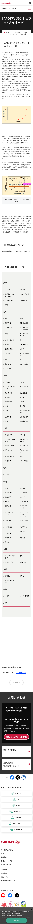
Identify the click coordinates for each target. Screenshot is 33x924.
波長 (6, 488)
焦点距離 (22, 406)
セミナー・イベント (7, 861)
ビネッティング (24, 501)
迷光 (21, 556)
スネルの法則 (24, 387)
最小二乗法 (8, 393)
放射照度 (22, 538)
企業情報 (4, 869)
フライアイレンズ (9, 521)
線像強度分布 (24, 417)
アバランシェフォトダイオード (9, 295)
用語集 (25, 32)
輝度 (21, 340)
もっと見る (16, 682)
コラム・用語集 (16, 32)
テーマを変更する (21, 673)
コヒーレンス (24, 364)
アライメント (9, 300)
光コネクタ (8, 493)
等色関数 (8, 461)
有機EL (7, 576)
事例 (2, 853)
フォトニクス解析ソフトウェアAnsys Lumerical (16, 251)
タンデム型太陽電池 (10, 440)
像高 (6, 421)
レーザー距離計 (25, 596)
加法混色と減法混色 (24, 335)
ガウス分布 (8, 327)
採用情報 (4, 873)
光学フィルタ (9, 364)
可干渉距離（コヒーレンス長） (24, 328)
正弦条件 (8, 417)
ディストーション (10, 446)
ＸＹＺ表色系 (23, 300)
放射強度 (8, 538)
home (8, 32)
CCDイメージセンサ (10, 387)
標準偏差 (8, 506)
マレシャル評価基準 (10, 557)
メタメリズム (9, 562)
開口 (6, 319)
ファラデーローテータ (10, 513)
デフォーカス (9, 450)
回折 (21, 319)
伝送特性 (22, 456)
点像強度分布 (9, 456)
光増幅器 (8, 497)
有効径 (22, 576)
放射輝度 (22, 531)
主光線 (22, 402)
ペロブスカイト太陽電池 (9, 532)
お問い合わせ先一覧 (8, 880)
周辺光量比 (8, 402)
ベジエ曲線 (8, 527)
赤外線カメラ (24, 421)
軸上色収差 (23, 393)
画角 (6, 334)
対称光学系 (8, 435)
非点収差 (8, 501)
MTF (6, 305)
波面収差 (22, 488)
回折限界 (8, 323)
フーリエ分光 (24, 521)
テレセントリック (24, 451)
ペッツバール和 (24, 527)
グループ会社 (5, 877)
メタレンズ (23, 562)
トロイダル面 (24, 461)
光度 (21, 360)
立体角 (7, 596)
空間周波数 (8, 349)
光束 (6, 360)
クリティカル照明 (24, 354)
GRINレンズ (9, 353)
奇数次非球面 (9, 340)
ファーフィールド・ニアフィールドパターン (24, 514)
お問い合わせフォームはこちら (16, 737)
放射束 (7, 542)
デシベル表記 (24, 446)
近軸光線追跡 (24, 344)
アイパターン (9, 290)
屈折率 (22, 349)
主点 (6, 406)
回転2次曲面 (24, 323)
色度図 (22, 382)
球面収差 (8, 344)
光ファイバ (23, 497)
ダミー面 (22, 435)
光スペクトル (23, 493)
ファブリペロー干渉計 (24, 507)
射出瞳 (22, 397)
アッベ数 (22, 290)
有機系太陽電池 (9, 581)
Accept (16, 920)
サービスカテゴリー (8, 850)
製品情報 (4, 857)
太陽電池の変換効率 (24, 440)
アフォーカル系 (24, 294)
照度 (6, 410)
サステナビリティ (7, 864)
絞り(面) (7, 397)
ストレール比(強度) (25, 411)
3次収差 (7, 382)
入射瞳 (7, 474)
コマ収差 (8, 368)
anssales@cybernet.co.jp (16, 720)
